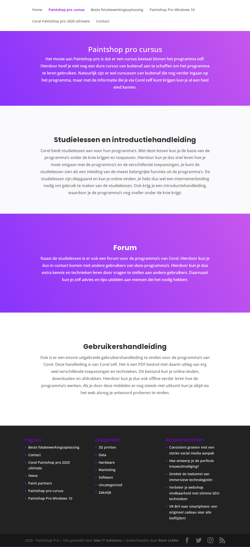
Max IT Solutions (108, 540)
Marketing (107, 469)
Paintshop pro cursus (66, 10)
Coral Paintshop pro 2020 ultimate (61, 21)
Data (102, 454)
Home (37, 10)
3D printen (107, 447)
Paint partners (40, 483)
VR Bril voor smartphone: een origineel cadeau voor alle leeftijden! (193, 512)
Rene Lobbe (168, 540)
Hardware (107, 462)
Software (106, 477)
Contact (102, 21)
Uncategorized (110, 485)
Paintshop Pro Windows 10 (172, 10)
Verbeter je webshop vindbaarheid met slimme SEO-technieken (194, 493)
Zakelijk (105, 492)
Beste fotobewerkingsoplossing (117, 10)
